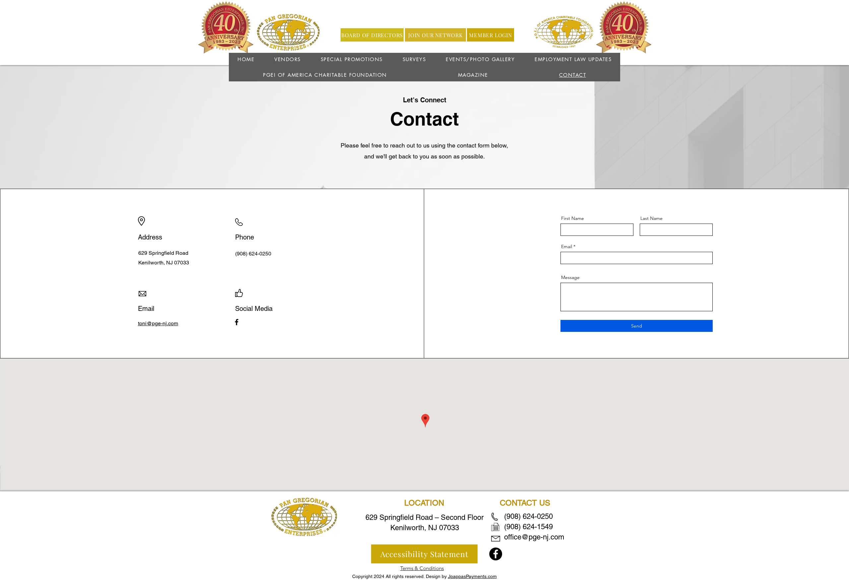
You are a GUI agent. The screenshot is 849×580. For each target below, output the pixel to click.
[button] (414, 59)
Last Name (651, 218)
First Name (572, 218)
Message (570, 277)
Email (566, 246)
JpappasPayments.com (472, 576)
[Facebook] (236, 322)
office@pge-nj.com (534, 537)
